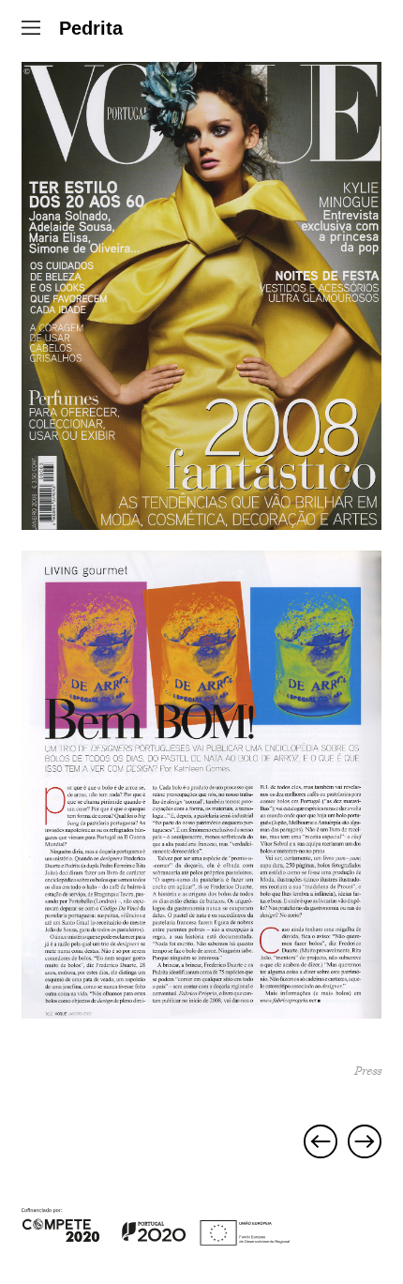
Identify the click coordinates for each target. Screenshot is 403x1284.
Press (367, 1071)
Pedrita (91, 28)
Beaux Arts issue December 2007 (364, 1141)
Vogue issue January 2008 (320, 1141)
